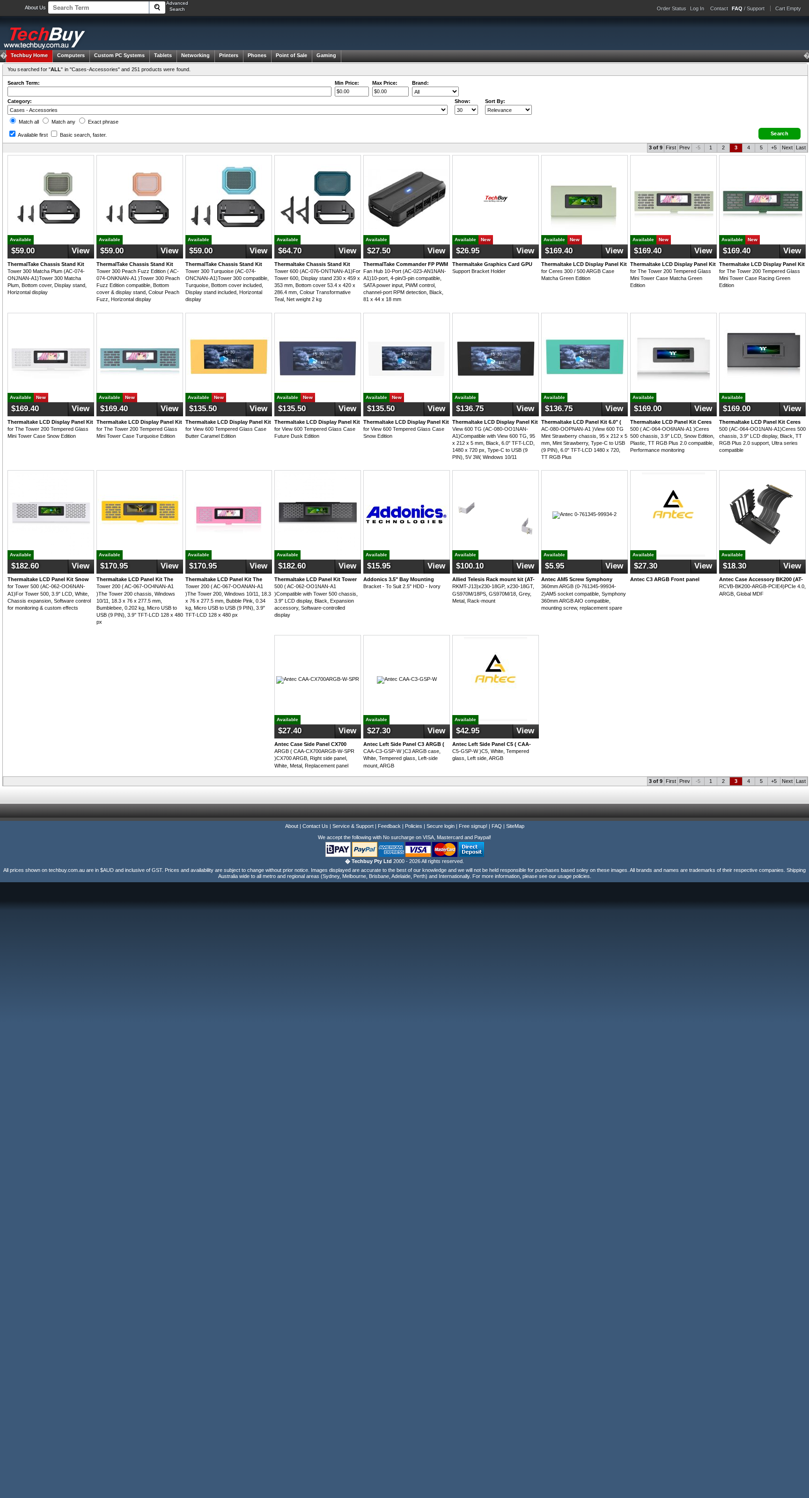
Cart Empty (788, 8)
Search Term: (23, 83)
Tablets (163, 55)
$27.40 (290, 730)
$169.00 (648, 408)
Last (801, 147)
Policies (413, 826)
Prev (684, 147)
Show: (463, 101)
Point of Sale (291, 55)
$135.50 (203, 408)
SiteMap (515, 826)
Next (787, 147)
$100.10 (470, 565)
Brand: (420, 83)
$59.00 (23, 250)
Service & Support (353, 826)
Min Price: (347, 83)
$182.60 (25, 565)
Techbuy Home (29, 55)
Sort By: (495, 101)
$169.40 (559, 250)
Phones (257, 55)
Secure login (441, 826)
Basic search (83, 135)
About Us (35, 7)
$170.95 (114, 565)
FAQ (497, 826)
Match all (28, 122)
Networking (195, 55)
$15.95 (378, 565)
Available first (32, 135)
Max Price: (384, 83)
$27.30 (645, 565)
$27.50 (378, 250)
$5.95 (554, 565)
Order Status (671, 8)
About (291, 826)
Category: (19, 101)
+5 (774, 147)
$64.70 (290, 250)
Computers (71, 55)
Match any (62, 122)
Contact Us (315, 826)
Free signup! (473, 826)
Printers (228, 55)
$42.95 (467, 730)
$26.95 (467, 250)
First (671, 147)
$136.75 (470, 408)
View (80, 250)
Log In (697, 8)
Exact (102, 122)
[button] (779, 134)
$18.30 (734, 565)
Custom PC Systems (119, 55)
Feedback (389, 826)
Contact (719, 8)
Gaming (326, 55)
